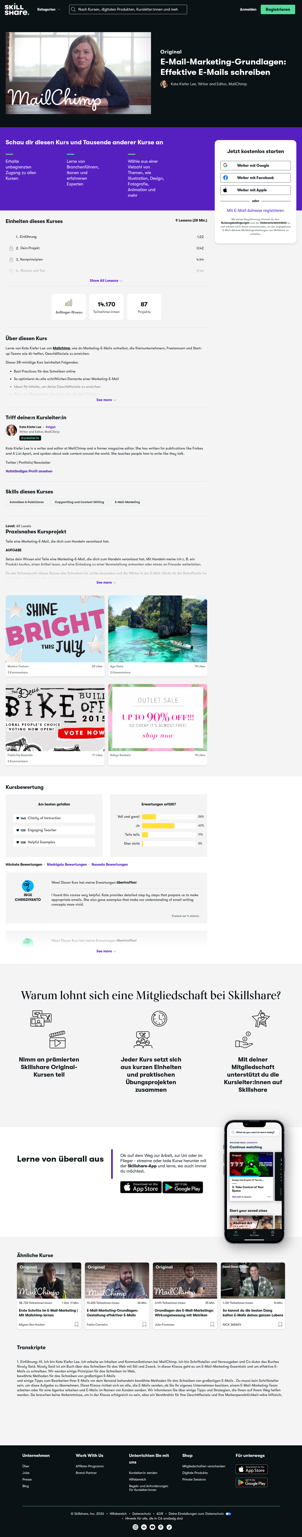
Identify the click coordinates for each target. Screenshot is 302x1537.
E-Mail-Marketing (127, 502)
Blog (25, 1486)
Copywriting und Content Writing (79, 502)
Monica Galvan (18, 666)
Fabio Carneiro (97, 1324)
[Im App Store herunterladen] (139, 1187)
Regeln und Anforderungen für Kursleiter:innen (148, 1488)
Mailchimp (61, 348)
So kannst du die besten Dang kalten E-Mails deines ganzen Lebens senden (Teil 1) (253, 1315)
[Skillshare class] (49, 1281)
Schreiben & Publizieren (27, 502)
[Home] (17, 9)
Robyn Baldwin (120, 755)
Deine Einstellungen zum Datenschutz (196, 1514)
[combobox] (128, 9)
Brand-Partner (86, 1473)
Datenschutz (141, 1514)
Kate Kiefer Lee (37, 427)
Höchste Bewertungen (24, 864)
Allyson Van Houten (32, 1324)
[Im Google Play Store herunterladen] (183, 1187)
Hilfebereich (137, 1479)
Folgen (51, 426)
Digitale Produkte (195, 1473)
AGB (159, 1514)
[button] (59, 9)
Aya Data (116, 666)
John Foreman (164, 1324)
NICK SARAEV (232, 1324)
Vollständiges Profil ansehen (29, 471)
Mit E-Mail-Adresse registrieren (255, 210)
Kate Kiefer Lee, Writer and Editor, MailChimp (209, 84)
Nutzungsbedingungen (235, 222)
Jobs (25, 1473)
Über (25, 1466)
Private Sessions (194, 1479)
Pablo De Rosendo (20, 755)
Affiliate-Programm (90, 1466)
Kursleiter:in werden (143, 1473)
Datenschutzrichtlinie (273, 222)
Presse (27, 1479)
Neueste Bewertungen (109, 864)
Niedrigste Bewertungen (66, 864)
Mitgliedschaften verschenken (203, 1466)
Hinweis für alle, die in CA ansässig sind (154, 1518)
